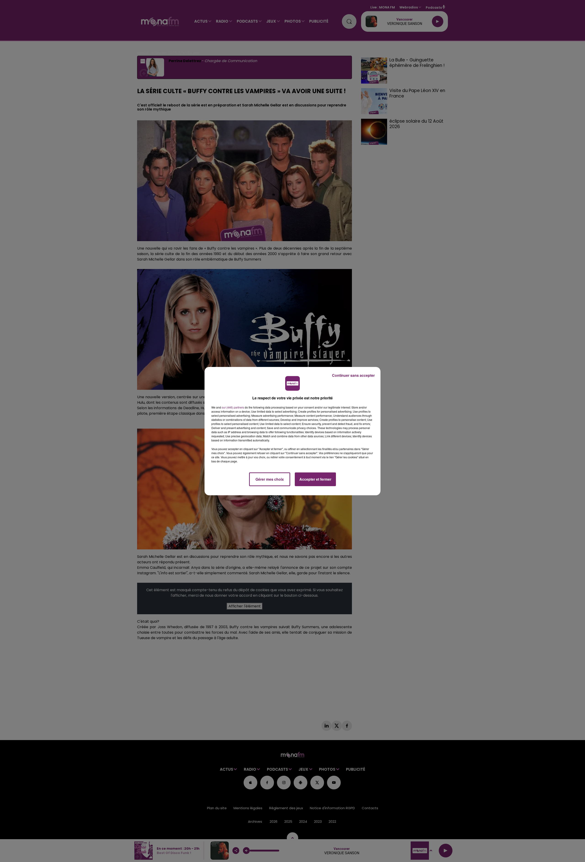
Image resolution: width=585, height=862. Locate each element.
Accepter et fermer (315, 479)
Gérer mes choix (269, 479)
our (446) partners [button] (233, 407)
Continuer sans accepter (353, 375)
